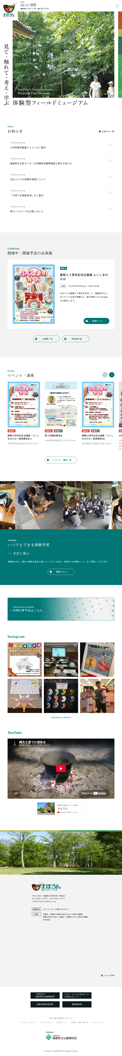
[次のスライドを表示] (111, 374)
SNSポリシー (62, 1022)
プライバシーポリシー (29, 1022)
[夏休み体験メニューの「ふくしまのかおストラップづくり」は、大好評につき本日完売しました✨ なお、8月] (97, 659)
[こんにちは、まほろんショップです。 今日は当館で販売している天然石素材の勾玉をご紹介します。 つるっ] (61, 696)
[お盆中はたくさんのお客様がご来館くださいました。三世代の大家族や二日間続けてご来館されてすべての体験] (97, 696)
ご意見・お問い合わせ (79, 1022)
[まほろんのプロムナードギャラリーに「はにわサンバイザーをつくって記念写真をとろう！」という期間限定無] (25, 696)
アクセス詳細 (109, 975)
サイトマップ (97, 1022)
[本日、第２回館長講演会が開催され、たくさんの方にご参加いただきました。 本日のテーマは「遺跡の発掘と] (61, 659)
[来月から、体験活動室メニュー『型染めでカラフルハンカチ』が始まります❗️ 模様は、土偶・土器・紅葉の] (25, 659)
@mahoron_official (61, 717)
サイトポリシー (47, 1022)
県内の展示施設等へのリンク (61, 1018)
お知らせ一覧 (108, 131)
